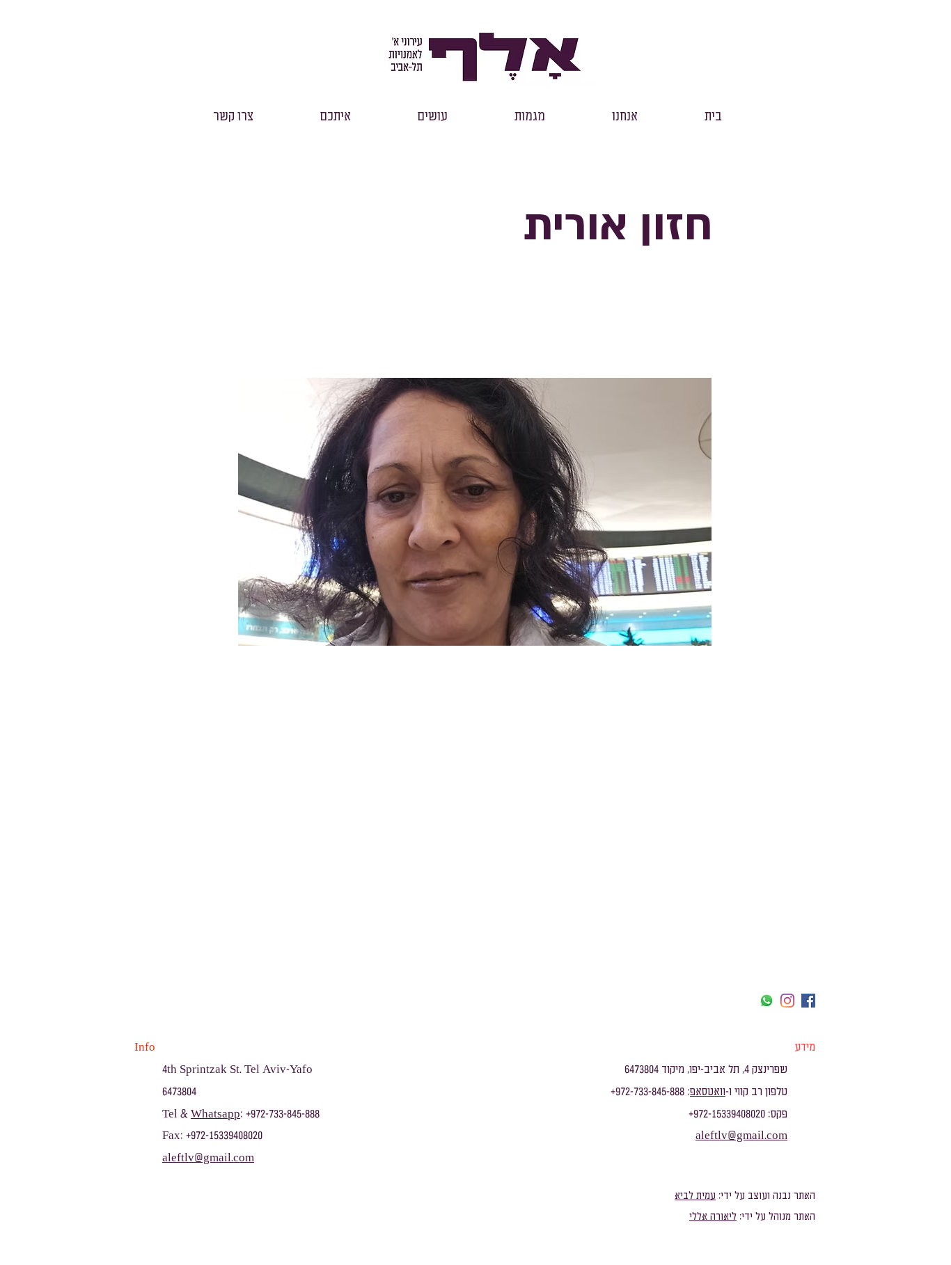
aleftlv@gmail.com (208, 1158)
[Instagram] (787, 1001)
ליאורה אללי (713, 1217)
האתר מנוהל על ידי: (776, 1217)
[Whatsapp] (766, 1001)
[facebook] (808, 1001)
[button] (625, 116)
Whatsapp (215, 1114)
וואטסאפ (707, 1091)
